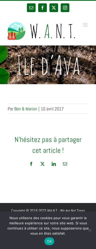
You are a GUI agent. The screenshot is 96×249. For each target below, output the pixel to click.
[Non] (89, 230)
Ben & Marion (25, 109)
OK (49, 241)
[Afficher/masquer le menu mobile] (85, 25)
